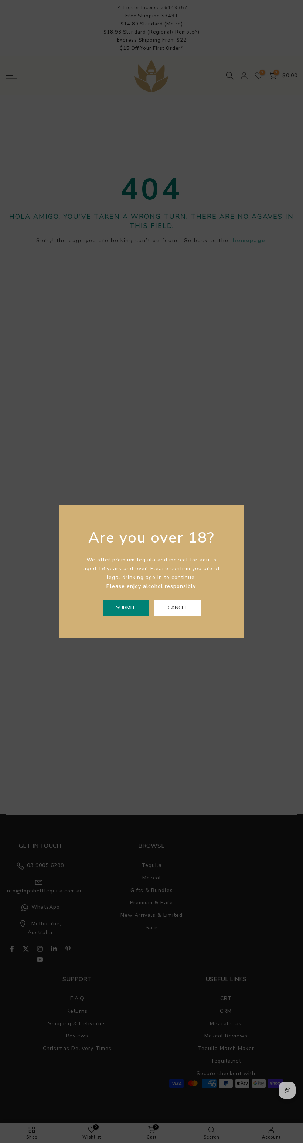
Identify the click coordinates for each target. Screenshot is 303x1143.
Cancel (177, 607)
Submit (125, 607)
